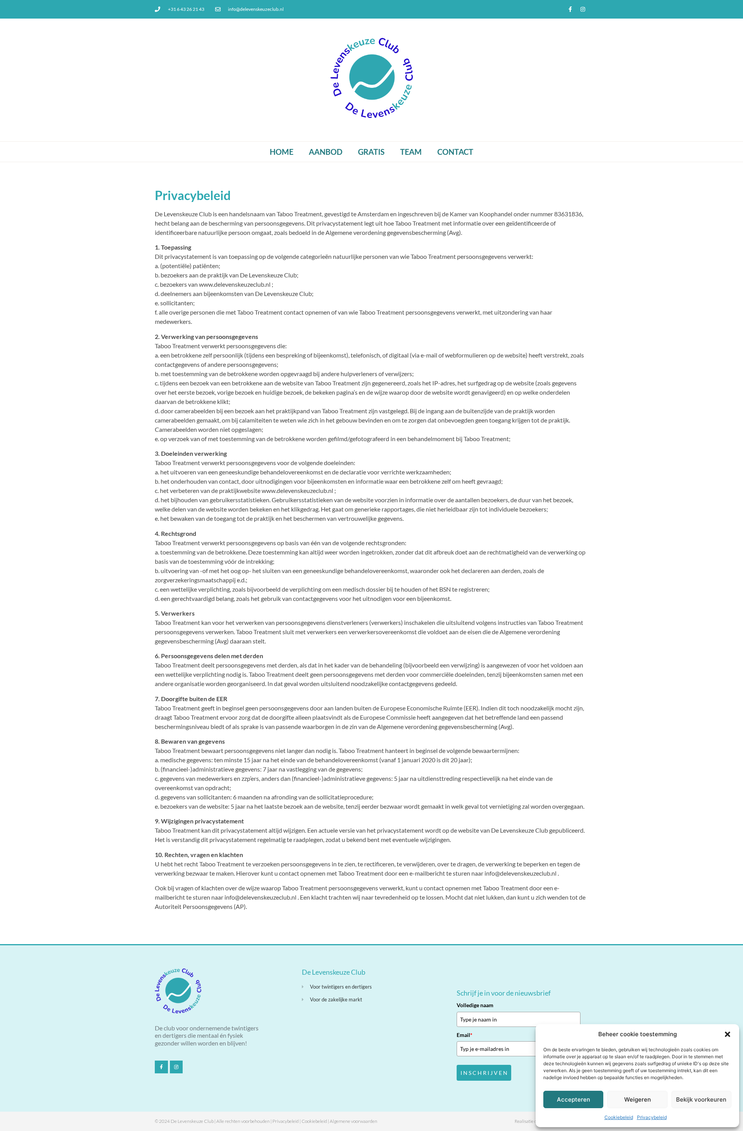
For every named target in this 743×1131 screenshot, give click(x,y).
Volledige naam (475, 1005)
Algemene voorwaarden (353, 1121)
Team (411, 151)
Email (465, 1035)
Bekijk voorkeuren (701, 1099)
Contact (455, 151)
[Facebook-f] (570, 9)
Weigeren (637, 1099)
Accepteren (573, 1099)
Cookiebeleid (618, 1117)
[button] (727, 1034)
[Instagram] (582, 9)
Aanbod (325, 151)
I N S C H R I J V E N (484, 1072)
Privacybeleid (652, 1117)
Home (281, 151)
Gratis (371, 151)
